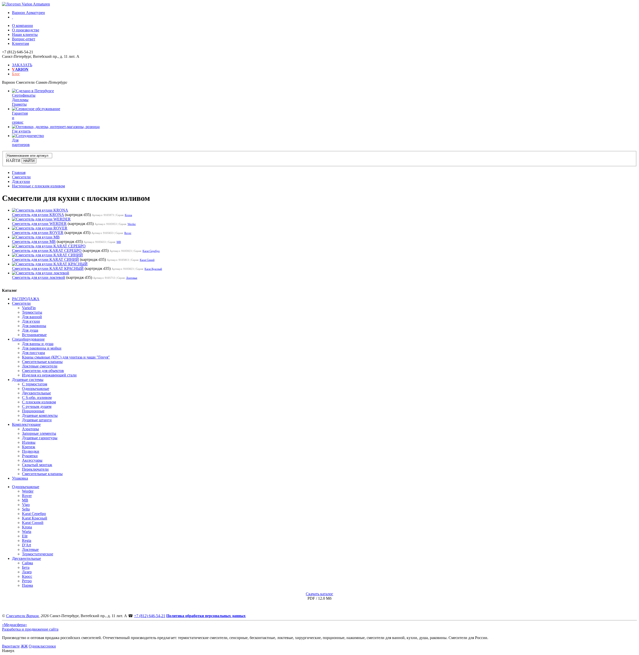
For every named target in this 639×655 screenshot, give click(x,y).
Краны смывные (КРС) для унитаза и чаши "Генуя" (66, 357)
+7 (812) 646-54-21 (149, 616)
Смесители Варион (22, 616)
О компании (22, 25)
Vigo (26, 505)
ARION (20, 69)
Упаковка (20, 478)
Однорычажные (35, 388)
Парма (27, 585)
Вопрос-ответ (23, 39)
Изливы (28, 442)
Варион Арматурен (28, 12)
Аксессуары (32, 460)
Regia (26, 540)
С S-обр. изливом (37, 397)
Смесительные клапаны (42, 362)
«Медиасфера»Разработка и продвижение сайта (30, 627)
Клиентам (20, 43)
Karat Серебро (151, 250)
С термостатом (34, 384)
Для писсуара (33, 353)
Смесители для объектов (43, 370)
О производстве (25, 30)
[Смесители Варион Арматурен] (26, 4)
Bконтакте (11, 646)
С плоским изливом (39, 402)
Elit (24, 536)
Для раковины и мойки (41, 348)
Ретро (27, 581)
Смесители (21, 303)
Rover (127, 232)
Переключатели (35, 469)
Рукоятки (30, 456)
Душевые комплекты (40, 415)
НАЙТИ (13, 160)
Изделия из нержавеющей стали (49, 375)
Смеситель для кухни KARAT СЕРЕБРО (47, 250)
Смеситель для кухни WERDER (39, 223)
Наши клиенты (25, 34)
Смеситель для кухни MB (34, 241)
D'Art (26, 545)
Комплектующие (26, 424)
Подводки (30, 451)
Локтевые (131, 277)
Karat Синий (147, 259)
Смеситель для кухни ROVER (37, 232)
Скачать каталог (319, 594)
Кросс (27, 576)
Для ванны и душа (37, 344)
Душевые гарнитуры (39, 438)
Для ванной (32, 317)
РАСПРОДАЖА (25, 299)
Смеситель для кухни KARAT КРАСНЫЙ (48, 268)
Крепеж (28, 447)
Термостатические (37, 554)
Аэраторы (30, 429)
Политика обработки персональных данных (206, 616)
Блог (16, 74)
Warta (26, 531)
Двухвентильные (36, 393)
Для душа (30, 330)
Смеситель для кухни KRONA (38, 215)
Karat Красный (153, 268)
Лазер (27, 572)
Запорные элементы (39, 433)
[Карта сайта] (12, 17)
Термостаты (32, 312)
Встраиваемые (34, 335)
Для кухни (31, 321)
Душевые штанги (37, 420)
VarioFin (29, 308)
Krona (128, 215)
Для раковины (34, 326)
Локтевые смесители (39, 366)
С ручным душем (36, 406)
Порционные (33, 411)
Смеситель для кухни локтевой (38, 277)
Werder (132, 223)
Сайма (27, 563)
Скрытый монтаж (37, 465)
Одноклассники (42, 646)
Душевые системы (27, 379)
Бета (25, 567)
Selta (26, 509)
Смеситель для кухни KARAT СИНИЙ (45, 259)
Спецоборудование (28, 339)
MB (119, 241)
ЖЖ (24, 646)
